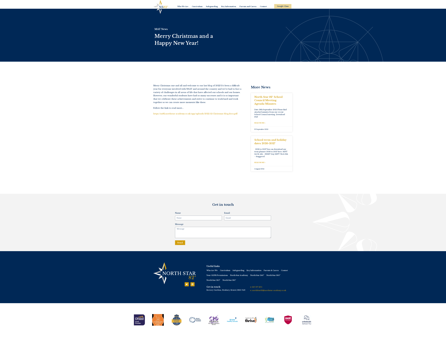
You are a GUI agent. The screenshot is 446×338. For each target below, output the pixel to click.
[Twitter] (187, 284)
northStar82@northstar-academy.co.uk (269, 290)
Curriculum (197, 6)
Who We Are (182, 6)
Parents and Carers (247, 6)
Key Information (228, 6)
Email (227, 213)
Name (178, 213)
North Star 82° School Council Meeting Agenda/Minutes (268, 100)
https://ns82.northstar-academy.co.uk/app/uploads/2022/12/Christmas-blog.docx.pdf (195, 114)
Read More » (260, 123)
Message (179, 224)
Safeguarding (212, 6)
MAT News (161, 29)
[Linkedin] (192, 284)
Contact (263, 6)
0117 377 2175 (257, 287)
